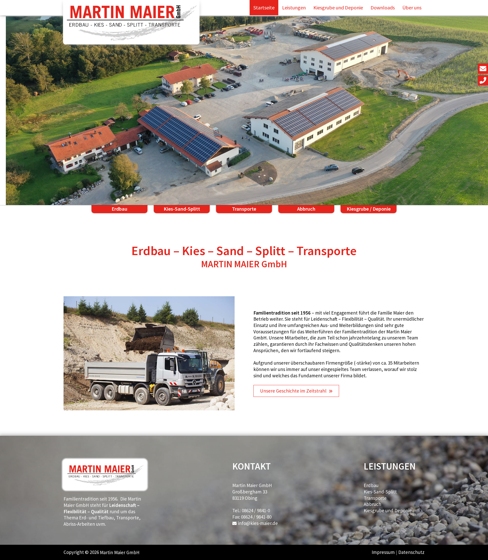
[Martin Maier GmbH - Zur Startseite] (105, 486)
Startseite (263, 7)
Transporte (375, 498)
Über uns (411, 7)
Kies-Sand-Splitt (380, 492)
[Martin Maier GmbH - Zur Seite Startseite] (131, 22)
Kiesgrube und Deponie (338, 7)
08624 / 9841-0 (256, 510)
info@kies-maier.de (258, 523)
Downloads (383, 7)
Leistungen (294, 7)
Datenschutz (411, 552)
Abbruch (372, 504)
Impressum (383, 552)
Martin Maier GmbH (120, 552)
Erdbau (371, 485)
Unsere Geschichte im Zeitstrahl (293, 391)
